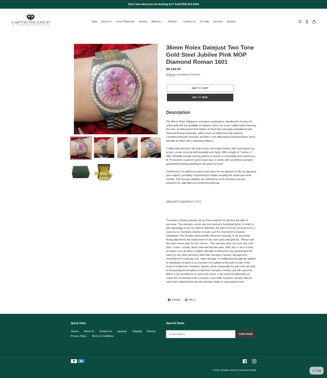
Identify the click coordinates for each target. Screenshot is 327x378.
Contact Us (105, 331)
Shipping (170, 74)
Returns (151, 331)
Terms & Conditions (103, 335)
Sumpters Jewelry (229, 370)
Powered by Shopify (247, 370)
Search (75, 331)
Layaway (122, 331)
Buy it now (200, 97)
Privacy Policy (79, 335)
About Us (89, 331)
